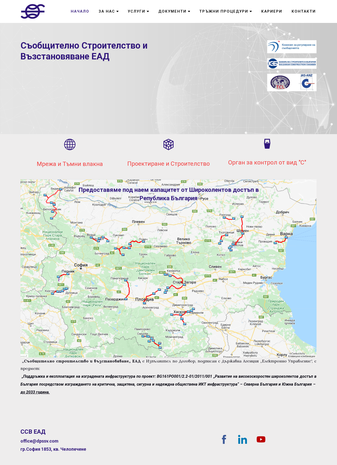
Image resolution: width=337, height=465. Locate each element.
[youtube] (261, 439)
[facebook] (224, 439)
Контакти (304, 11)
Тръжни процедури (223, 11)
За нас (107, 11)
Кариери (271, 11)
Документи (172, 11)
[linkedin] (242, 439)
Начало (80, 11)
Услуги (136, 11)
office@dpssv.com (39, 441)
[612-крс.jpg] (292, 46)
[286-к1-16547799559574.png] (168, 268)
